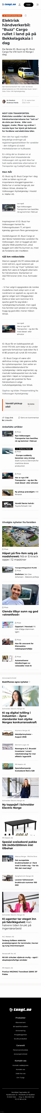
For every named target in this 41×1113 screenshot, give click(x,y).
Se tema (31, 404)
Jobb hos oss (20, 1073)
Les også (20, 204)
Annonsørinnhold (20, 1054)
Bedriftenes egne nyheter (15, 682)
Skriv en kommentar (30, 418)
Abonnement (21, 1022)
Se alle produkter (20, 1039)
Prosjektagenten (20, 1035)
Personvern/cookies (20, 1050)
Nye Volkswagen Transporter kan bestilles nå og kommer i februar (27, 209)
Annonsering (20, 1031)
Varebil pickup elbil (13, 16)
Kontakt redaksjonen (20, 1065)
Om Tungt (20, 1078)
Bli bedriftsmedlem (20, 1027)
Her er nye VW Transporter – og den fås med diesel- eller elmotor (27, 330)
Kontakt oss (20, 1069)
